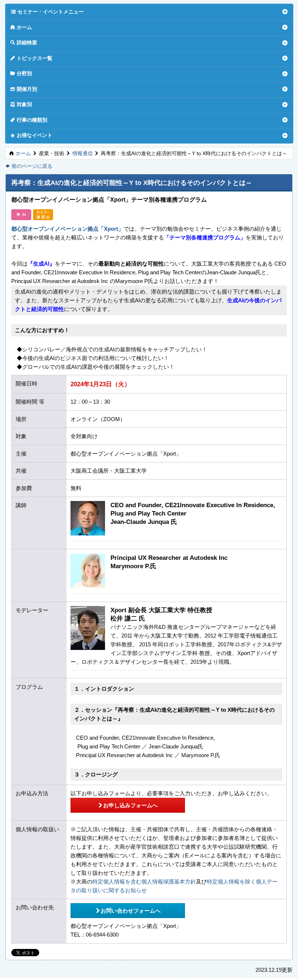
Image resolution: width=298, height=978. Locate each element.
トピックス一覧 (31, 58)
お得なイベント (31, 135)
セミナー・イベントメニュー (47, 11)
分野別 (21, 73)
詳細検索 (23, 42)
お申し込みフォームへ (128, 805)
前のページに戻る (28, 166)
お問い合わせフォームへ (128, 910)
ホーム (21, 27)
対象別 (21, 104)
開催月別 (23, 89)
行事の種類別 (28, 120)
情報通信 (82, 153)
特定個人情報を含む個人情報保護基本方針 (144, 881)
